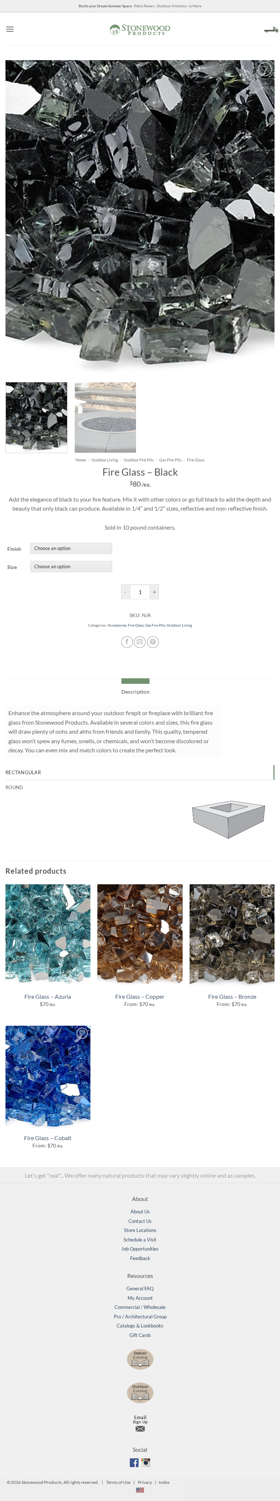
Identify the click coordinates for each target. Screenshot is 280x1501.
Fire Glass (196, 459)
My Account (140, 1298)
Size (12, 567)
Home (80, 459)
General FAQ (140, 1288)
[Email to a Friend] (140, 642)
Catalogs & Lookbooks (140, 1326)
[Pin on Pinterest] (153, 642)
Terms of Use (118, 1482)
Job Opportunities (140, 1249)
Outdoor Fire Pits (139, 459)
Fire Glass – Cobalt (47, 1137)
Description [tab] (135, 692)
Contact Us (140, 1221)
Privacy (145, 1482)
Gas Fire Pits (170, 459)
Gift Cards (140, 1335)
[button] (9, 29)
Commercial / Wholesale (140, 1307)
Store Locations (140, 1230)
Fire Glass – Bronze (232, 996)
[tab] (139, 772)
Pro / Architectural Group (140, 1316)
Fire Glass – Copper (139, 996)
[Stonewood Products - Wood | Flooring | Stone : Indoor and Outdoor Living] (140, 29)
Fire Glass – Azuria (47, 996)
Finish (14, 549)
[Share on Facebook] (127, 642)
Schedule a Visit (140, 1240)
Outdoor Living (105, 459)
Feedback (140, 1258)
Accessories (117, 625)
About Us (140, 1212)
